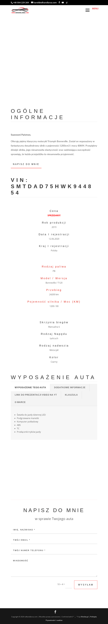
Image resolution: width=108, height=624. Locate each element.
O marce (20, 402)
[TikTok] (67, 3)
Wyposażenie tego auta (30, 387)
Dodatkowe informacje (69, 387)
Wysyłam (85, 585)
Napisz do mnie (26, 164)
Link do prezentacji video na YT (36, 395)
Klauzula (71, 395)
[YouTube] (63, 3)
